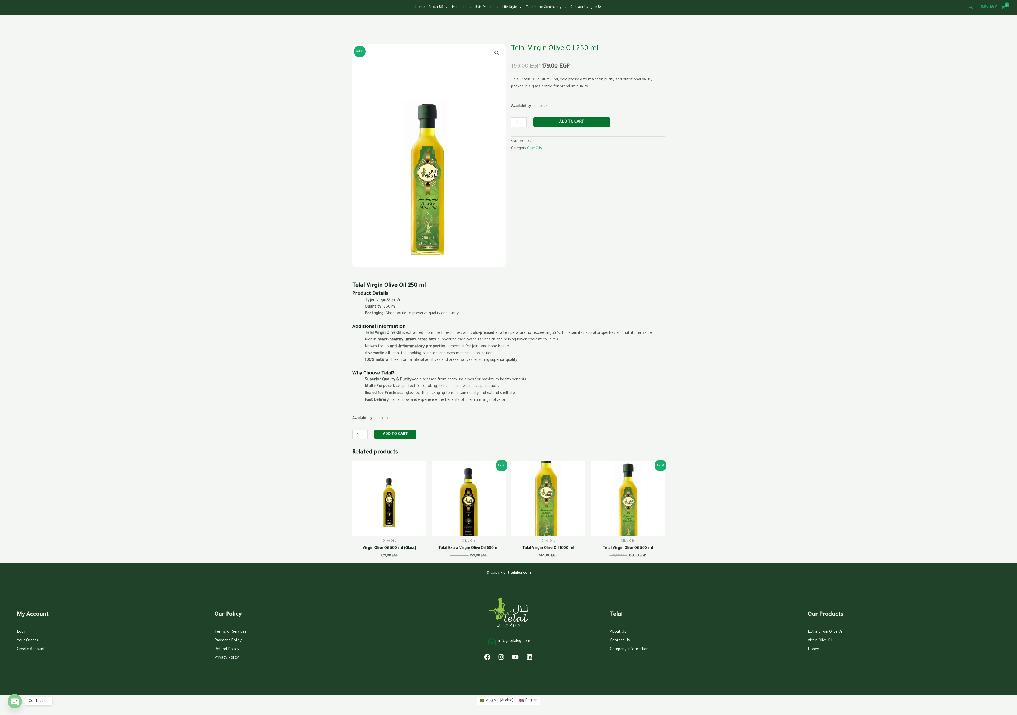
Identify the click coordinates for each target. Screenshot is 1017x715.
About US (436, 7)
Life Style (509, 7)
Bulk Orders (484, 7)
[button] (970, 7)
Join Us (597, 7)
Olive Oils (534, 148)
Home (420, 7)
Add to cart (571, 122)
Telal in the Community (543, 7)
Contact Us (579, 7)
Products (459, 7)
